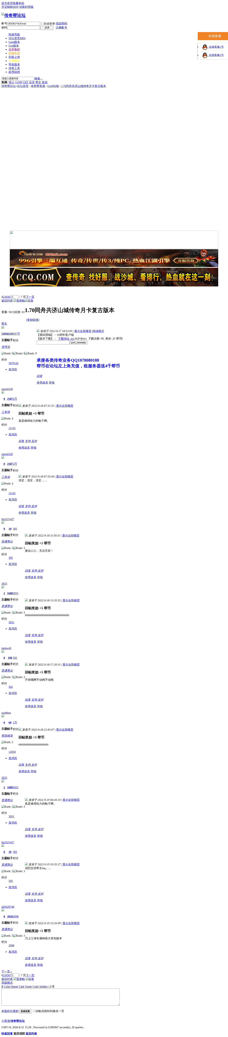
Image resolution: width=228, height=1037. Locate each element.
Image (14, 986)
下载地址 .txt (66, 338)
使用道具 (42, 382)
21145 (12, 428)
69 (10, 722)
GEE (25, 82)
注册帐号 (61, 27)
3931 (16, 593)
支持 (28, 441)
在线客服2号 (216, 55)
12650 (12, 751)
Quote (28, 986)
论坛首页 (17, 38)
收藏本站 (18, 3)
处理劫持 (14, 71)
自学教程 (14, 49)
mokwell (6, 648)
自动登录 (49, 23)
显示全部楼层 (82, 331)
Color (7, 986)
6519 (10, 333)
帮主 (38, 82)
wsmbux (6, 712)
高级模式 (7, 982)
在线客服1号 (216, 46)
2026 (10, 916)
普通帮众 (7, 541)
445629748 (7, 906)
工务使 (5, 412)
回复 (39, 376)
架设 (45, 82)
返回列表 (7, 300)
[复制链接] (32, 319)
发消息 (13, 369)
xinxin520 (7, 389)
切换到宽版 (26, 6)
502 (15, 657)
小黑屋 (5, 1020)
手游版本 (14, 60)
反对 (34, 441)
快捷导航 (14, 34)
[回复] (29, 300)
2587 (10, 398)
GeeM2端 (53, 86)
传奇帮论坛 (8, 86)
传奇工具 (14, 68)
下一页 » (6, 971)
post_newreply (78, 342)
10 (10, 528)
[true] (41, 79)
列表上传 (14, 56)
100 (10, 657)
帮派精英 (7, 735)
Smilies (43, 986)
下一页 (30, 296)
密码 (4, 27)
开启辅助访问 (10, 6)
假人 (11, 82)
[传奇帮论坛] (13, 15)
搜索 (37, 78)
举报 (52, 382)
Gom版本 (14, 41)
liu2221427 (7, 519)
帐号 (4, 23)
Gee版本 (14, 45)
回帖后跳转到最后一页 (50, 1011)
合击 (32, 82)
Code (36, 986)
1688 (10, 593)
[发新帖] (19, 300)
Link (21, 986)
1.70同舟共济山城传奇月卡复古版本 (83, 86)
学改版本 (14, 64)
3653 (4, 583)
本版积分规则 (10, 1011)
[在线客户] (114, 291)
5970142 (14, 363)
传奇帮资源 (38, 86)
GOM (18, 82)
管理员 (5, 346)
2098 (16, 916)
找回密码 (61, 23)
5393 (4, 333)
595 (15, 528)
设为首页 (7, 3)
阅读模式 (98, 331)
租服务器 (14, 53)
